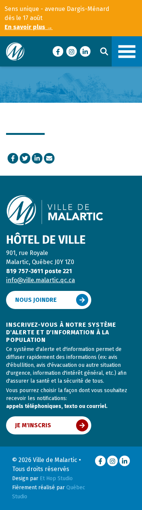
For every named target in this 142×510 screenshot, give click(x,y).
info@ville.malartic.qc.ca (40, 280)
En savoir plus (29, 27)
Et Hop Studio (56, 478)
